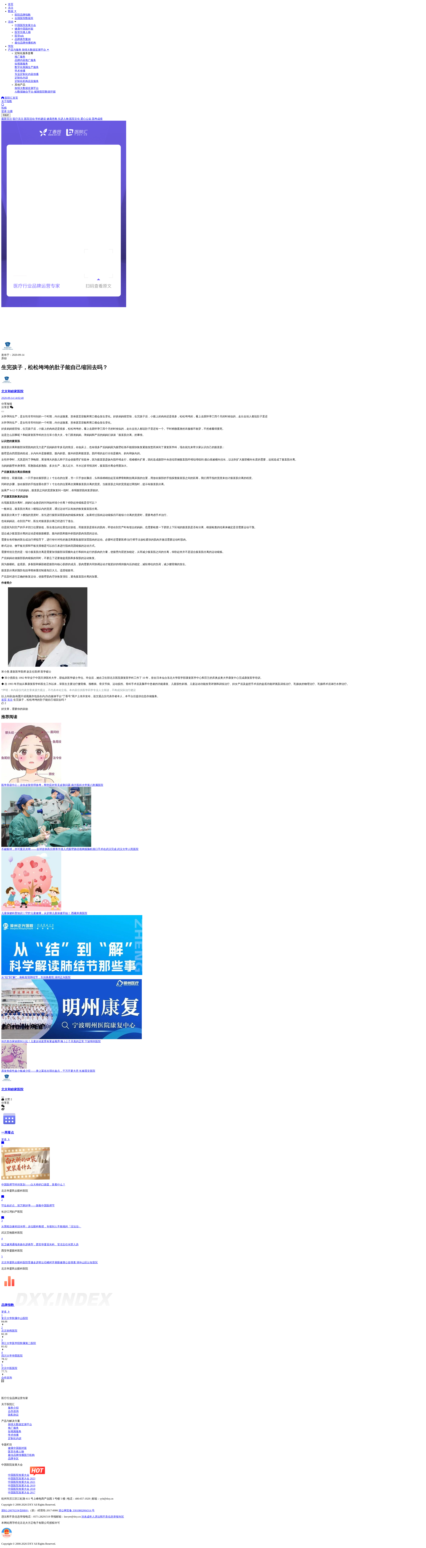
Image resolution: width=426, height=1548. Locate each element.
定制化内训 (14, 1438)
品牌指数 (8, 1305)
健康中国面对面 (24, 28)
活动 (10, 21)
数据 (11, 11)
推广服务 (13, 1427)
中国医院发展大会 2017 (21, 1492)
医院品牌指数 (23, 14)
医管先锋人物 (23, 32)
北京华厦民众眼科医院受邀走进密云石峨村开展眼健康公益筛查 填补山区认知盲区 (49, 1262)
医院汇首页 (11, 97)
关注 (10, 7)
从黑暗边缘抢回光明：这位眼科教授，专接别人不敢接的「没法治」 (41, 1226)
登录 (4, 111)
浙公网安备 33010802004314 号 (77, 1510)
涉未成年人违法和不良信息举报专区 (102, 1516)
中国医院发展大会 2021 (21, 1482)
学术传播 (13, 1434)
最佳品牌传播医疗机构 (21, 1455)
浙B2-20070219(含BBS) (15, 1510)
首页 (10, 4)
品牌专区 (13, 1458)
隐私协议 (13, 1414)
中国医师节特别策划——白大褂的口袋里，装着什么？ (33, 1184)
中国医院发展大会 (25, 25)
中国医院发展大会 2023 (21, 1478)
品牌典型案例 (23, 39)
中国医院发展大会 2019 (21, 1485)
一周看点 (7, 1132)
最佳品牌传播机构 (25, 42)
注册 (10, 111)
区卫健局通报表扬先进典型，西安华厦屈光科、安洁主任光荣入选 (40, 1244)
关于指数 (6, 101)
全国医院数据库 (24, 18)
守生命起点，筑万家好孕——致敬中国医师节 (28, 1205)
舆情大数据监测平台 (20, 1424)
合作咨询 (13, 1411)
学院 (10, 46)
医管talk (19, 35)
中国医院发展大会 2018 (21, 1489)
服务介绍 (13, 1407)
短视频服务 (14, 1431)
